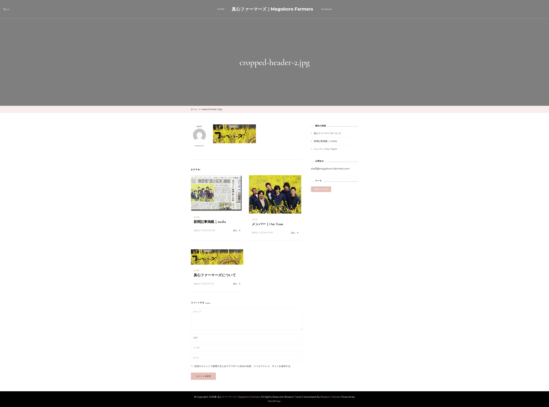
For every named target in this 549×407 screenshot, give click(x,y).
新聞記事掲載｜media (210, 222)
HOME (221, 9)
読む (235, 230)
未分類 (196, 217)
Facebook (326, 9)
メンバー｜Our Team (267, 224)
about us (321, 189)
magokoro (199, 146)
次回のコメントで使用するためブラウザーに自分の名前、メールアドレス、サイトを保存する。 (243, 366)
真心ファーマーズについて (215, 275)
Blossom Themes (330, 397)
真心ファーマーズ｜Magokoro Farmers (272, 9)
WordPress (274, 401)
